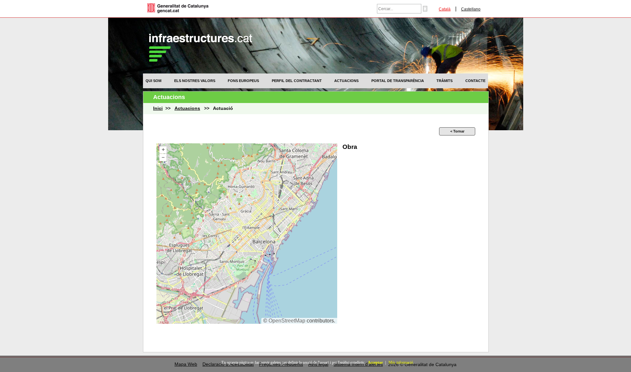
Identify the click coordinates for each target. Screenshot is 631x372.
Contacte (475, 81)
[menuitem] (153, 80)
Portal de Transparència (397, 81)
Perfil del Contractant (297, 81)
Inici (158, 108)
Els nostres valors (194, 81)
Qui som (153, 81)
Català (445, 9)
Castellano (470, 9)
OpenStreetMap (287, 320)
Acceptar (375, 362)
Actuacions (346, 81)
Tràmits (444, 81)
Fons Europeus (243, 81)
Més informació (400, 362)
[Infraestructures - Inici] (200, 60)
